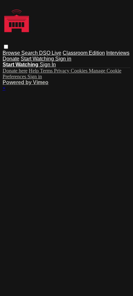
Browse (12, 53)
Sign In (48, 64)
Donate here (15, 70)
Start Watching (38, 58)
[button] (6, 47)
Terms (47, 70)
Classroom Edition (84, 53)
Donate (11, 58)
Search (30, 53)
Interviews (117, 53)
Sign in (63, 58)
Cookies (80, 70)
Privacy (62, 70)
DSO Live (50, 53)
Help (34, 70)
